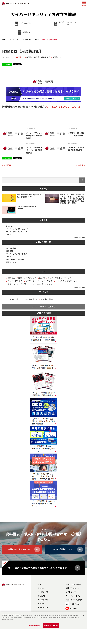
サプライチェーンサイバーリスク (38, 281)
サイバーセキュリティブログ (16, 232)
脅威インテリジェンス (27, 278)
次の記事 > (80, 165)
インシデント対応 (36, 284)
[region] (43, 620)
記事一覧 (9, 226)
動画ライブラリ (11, 262)
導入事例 (9, 251)
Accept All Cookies (51, 625)
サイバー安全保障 (15, 281)
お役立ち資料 (11, 248)
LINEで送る (7, 64)
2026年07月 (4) (31, 299)
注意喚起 (11, 278)
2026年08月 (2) (15, 299)
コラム (8, 234)
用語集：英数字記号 (42, 57)
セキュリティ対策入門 (17, 284)
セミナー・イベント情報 (15, 259)
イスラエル (51, 284)
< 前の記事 (6, 165)
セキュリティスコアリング (66, 281)
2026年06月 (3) (47, 299)
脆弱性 (42, 278)
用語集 (18, 57)
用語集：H (56, 57)
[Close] (83, 615)
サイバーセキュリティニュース (17, 229)
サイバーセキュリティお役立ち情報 (43, 14)
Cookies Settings (34, 625)
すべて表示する (79, 237)
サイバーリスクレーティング (59, 278)
